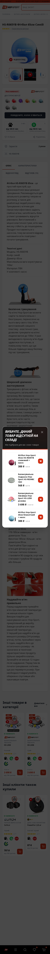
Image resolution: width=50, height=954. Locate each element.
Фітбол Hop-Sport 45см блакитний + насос (27, 515)
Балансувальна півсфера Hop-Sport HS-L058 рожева (25, 497)
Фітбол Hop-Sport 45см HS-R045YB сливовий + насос (27, 459)
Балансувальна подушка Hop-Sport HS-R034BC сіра (26, 478)
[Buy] (40, 461)
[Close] (42, 432)
